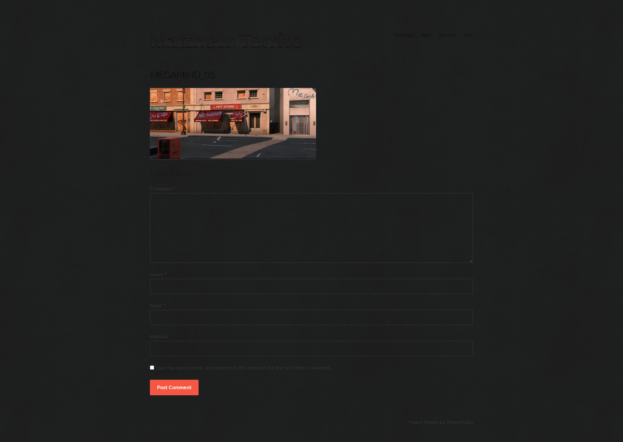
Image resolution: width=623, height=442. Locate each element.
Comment (163, 189)
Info (468, 35)
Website (159, 337)
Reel (426, 35)
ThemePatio (459, 422)
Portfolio (404, 35)
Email (158, 305)
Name (158, 274)
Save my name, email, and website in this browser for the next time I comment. (243, 368)
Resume (448, 35)
